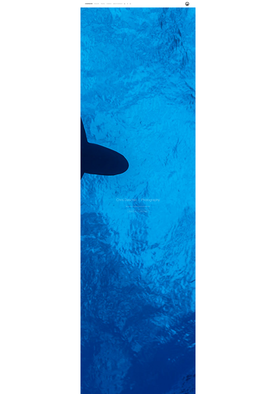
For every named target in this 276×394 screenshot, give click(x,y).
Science (109, 4)
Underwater (89, 4)
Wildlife (96, 4)
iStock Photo (132, 211)
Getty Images (143, 211)
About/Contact (118, 4)
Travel (103, 4)
